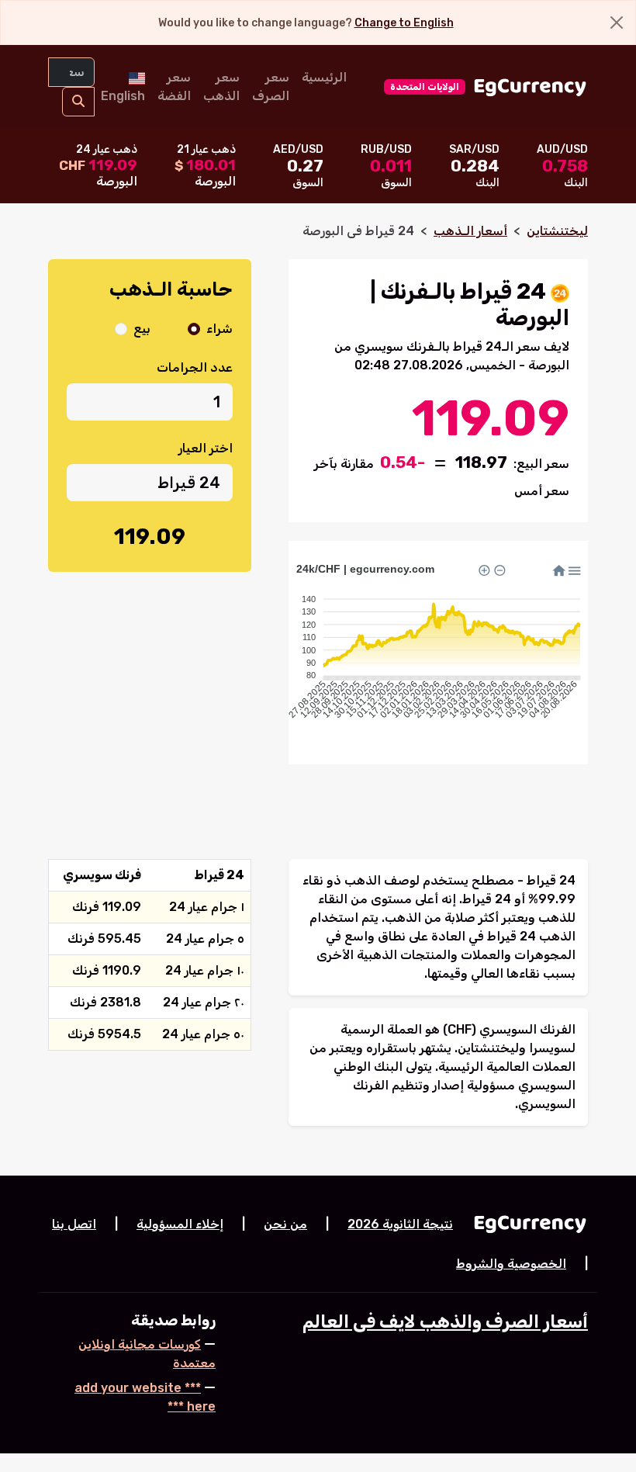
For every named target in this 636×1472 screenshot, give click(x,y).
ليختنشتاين (557, 230)
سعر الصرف (270, 86)
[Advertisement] (149, 687)
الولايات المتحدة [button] (424, 86)
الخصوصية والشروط (511, 1263)
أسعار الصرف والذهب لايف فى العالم (445, 1321)
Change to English (404, 22)
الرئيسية (324, 77)
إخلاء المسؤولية (180, 1224)
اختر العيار (205, 448)
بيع (141, 328)
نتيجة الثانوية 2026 (400, 1224)
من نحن (285, 1224)
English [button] (123, 95)
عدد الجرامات (195, 367)
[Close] (616, 22)
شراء (219, 328)
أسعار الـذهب (470, 230)
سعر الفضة (174, 86)
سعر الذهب (221, 86)
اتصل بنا (74, 1224)
